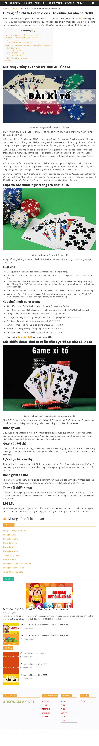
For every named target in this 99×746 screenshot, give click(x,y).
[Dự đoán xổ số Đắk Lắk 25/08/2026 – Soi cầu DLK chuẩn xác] (11, 625)
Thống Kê (39, 3)
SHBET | (50, 732)
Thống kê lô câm (10, 539)
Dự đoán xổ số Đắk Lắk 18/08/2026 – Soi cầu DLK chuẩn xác (45, 635)
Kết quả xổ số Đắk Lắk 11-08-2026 (33, 675)
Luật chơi (12, 40)
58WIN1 (64, 713)
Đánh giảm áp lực (16, 55)
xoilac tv (45, 701)
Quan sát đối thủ (15, 50)
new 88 (23, 734)
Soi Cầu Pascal (55, 3)
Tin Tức (80, 3)
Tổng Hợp (15, 8)
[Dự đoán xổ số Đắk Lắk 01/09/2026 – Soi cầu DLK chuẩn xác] (49, 584)
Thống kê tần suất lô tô (13, 567)
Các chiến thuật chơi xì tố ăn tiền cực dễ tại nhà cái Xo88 (28, 45)
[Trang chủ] (5, 3)
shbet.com (46, 713)
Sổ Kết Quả (15, 3)
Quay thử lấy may (11, 555)
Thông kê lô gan (10, 543)
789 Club (64, 701)
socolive (45, 705)
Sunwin (3, 744)
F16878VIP (46, 709)
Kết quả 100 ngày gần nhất (15, 530)
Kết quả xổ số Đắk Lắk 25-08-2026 (33, 653)
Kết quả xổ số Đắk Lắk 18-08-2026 (33, 664)
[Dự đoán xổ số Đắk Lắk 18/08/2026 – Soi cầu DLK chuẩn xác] (11, 635)
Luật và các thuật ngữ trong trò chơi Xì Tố (22, 38)
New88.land (31, 734)
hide (32, 30)
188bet (45, 717)
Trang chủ (6, 8)
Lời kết (8, 60)
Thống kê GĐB (9, 534)
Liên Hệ (83, 701)
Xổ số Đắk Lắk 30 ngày (13, 572)
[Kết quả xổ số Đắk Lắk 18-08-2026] (11, 664)
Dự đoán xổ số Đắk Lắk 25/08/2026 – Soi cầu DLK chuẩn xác (45, 624)
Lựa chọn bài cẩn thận (18, 53)
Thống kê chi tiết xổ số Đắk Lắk (17, 563)
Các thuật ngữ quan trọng (19, 43)
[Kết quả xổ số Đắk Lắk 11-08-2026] (11, 675)
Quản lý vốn (13, 48)
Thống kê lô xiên (10, 551)
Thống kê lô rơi (10, 547)
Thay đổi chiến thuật (17, 58)
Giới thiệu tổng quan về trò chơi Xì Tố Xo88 (22, 35)
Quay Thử (69, 3)
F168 (63, 705)
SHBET (17, 730)
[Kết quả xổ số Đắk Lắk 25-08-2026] (11, 653)
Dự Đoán (28, 3)
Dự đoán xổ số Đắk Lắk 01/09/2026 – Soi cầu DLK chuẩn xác (36, 609)
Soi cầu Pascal (9, 559)
